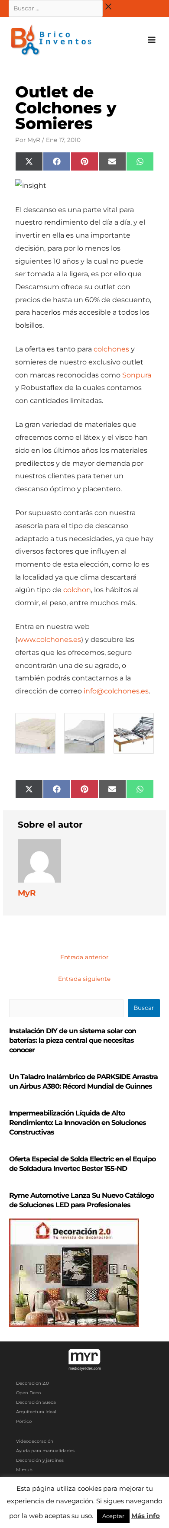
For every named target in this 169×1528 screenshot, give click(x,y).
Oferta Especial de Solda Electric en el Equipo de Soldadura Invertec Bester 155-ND (82, 1164)
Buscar (143, 1007)
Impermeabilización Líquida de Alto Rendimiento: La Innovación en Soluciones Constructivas (77, 1122)
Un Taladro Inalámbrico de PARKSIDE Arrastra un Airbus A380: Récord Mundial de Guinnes (83, 1081)
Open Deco (28, 1393)
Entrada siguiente (84, 978)
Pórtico (24, 1421)
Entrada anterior (84, 957)
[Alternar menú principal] (152, 40)
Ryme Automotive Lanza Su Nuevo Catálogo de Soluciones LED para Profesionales (81, 1200)
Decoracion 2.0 (32, 1383)
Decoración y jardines (40, 1460)
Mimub (24, 1470)
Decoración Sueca (36, 1402)
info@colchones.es (116, 691)
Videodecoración (34, 1441)
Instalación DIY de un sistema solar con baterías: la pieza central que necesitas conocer (72, 1040)
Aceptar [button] (113, 1515)
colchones (111, 349)
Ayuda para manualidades (45, 1451)
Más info (145, 1516)
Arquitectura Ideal (36, 1412)
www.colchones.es (49, 639)
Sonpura (136, 375)
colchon (77, 590)
